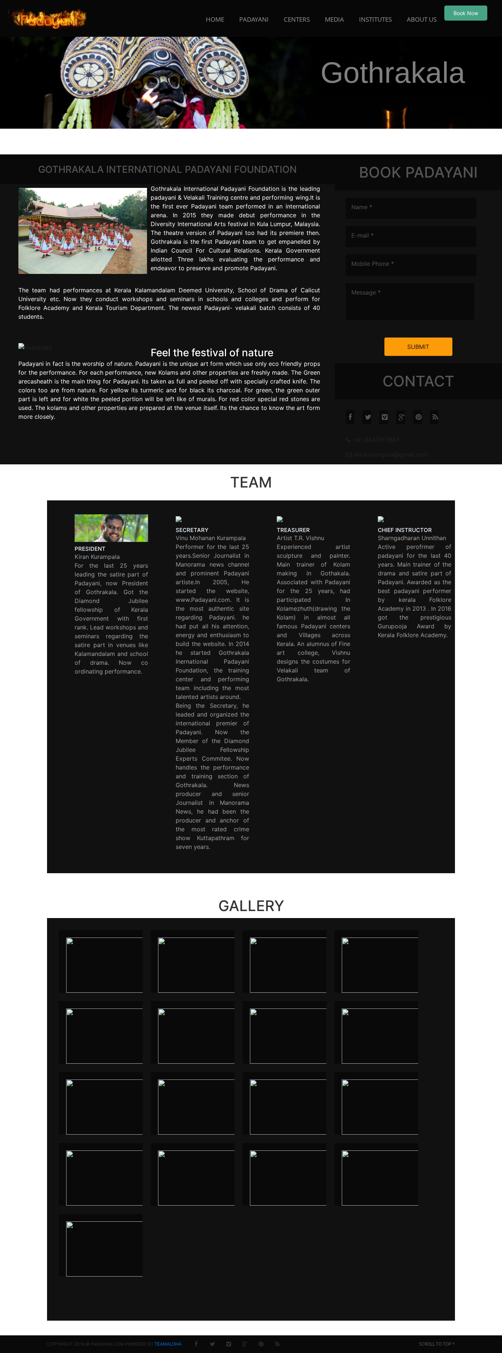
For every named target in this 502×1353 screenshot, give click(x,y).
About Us (422, 19)
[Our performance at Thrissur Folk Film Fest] (292, 1106)
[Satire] (108, 1248)
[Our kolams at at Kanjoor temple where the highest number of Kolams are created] (108, 1106)
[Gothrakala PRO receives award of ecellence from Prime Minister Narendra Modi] (292, 1035)
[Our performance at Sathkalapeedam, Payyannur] (200, 1106)
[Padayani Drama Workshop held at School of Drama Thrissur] (384, 1106)
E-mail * (362, 235)
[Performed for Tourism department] (108, 1177)
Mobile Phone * (372, 263)
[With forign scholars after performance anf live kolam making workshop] (384, 1177)
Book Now (465, 13)
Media (334, 19)
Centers (297, 19)
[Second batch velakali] (292, 1177)
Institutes (375, 19)
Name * (361, 207)
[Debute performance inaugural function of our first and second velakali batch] (108, 964)
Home (215, 19)
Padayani (254, 19)
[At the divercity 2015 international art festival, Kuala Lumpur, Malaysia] (292, 964)
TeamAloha (168, 1344)
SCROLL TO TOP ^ (437, 1344)
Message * (366, 292)
